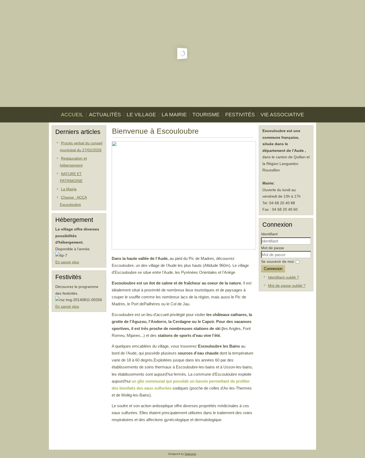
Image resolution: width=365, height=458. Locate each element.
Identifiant (269, 234)
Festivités (240, 114)
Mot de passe (272, 248)
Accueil (72, 114)
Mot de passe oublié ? (286, 285)
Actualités (105, 114)
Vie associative (282, 114)
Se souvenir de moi (277, 261)
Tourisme (206, 114)
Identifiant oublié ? (283, 277)
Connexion (273, 268)
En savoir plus (67, 262)
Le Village (141, 114)
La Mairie (174, 114)
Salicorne (190, 453)
